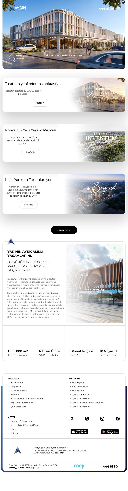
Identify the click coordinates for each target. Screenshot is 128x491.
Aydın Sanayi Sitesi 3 (82, 398)
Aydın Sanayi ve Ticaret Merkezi (87, 403)
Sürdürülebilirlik (19, 390)
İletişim (14, 433)
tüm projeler (64, 230)
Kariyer (14, 429)
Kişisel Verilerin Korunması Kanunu (28, 398)
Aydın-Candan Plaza (82, 394)
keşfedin (40, 103)
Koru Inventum (80, 386)
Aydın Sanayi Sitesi (81, 407)
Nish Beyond (78, 382)
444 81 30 (106, 9)
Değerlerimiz (17, 386)
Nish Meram (78, 390)
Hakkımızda (17, 382)
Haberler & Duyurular (21, 421)
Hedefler (15, 394)
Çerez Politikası (18, 407)
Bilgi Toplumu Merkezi (22, 403)
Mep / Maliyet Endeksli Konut (25, 425)
